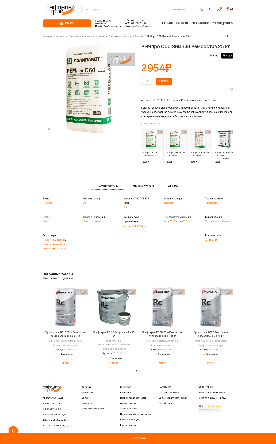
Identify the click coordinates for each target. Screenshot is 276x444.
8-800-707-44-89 (137, 23)
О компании (87, 392)
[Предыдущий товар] (225, 36)
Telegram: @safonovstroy (55, 420)
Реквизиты (86, 403)
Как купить (125, 392)
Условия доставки (129, 408)
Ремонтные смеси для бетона (125, 36)
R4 (125, 207)
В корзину (164, 81)
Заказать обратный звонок (138, 26)
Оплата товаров (128, 403)
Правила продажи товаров (133, 397)
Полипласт (211, 203)
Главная (47, 36)
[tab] (108, 186)
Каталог (60, 36)
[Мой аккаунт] (210, 9)
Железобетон (221, 221)
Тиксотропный (92, 221)
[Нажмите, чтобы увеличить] (49, 129)
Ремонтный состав (54, 240)
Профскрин (59, 345)
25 (84, 203)
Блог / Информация (129, 419)
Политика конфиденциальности (135, 414)
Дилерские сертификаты (93, 408)
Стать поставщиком (169, 392)
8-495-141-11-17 (137, 20)
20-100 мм (211, 240)
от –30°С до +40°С (175, 221)
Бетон (208, 221)
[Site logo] (60, 9)
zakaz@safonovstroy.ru (109, 26)
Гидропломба (113, 340)
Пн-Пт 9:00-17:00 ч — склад (212, 397)
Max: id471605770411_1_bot (57, 425)
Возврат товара (128, 425)
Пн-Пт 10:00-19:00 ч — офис (212, 392)
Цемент (168, 203)
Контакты (86, 397)
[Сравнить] (231, 89)
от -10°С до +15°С (135, 225)
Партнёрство (165, 403)
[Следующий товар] (231, 36)
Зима (46, 221)
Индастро (72, 345)
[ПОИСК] (201, 9)
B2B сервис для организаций (173, 397)
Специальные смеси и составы (87, 36)
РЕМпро (227, 55)
